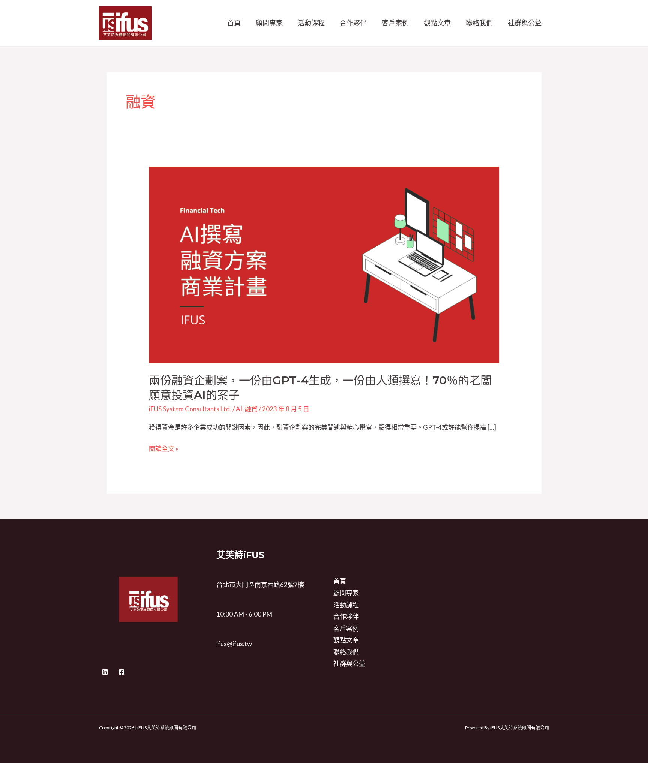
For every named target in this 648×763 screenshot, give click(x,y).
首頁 (234, 23)
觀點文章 (437, 23)
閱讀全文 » (163, 449)
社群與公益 (525, 23)
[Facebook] (122, 672)
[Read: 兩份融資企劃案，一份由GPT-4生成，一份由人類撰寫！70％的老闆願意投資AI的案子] (324, 264)
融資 (251, 409)
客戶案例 (395, 23)
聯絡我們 (479, 23)
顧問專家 (269, 23)
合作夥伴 (353, 23)
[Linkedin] (105, 672)
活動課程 (311, 23)
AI (239, 409)
